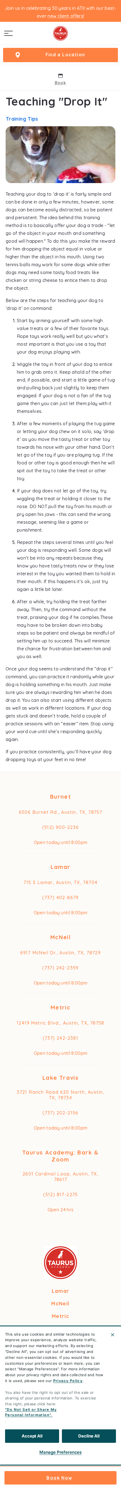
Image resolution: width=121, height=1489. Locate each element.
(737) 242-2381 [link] (61, 1038)
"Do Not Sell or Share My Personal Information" (31, 1412)
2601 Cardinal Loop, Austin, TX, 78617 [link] (60, 1176)
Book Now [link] (59, 1478)
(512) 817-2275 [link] (60, 1194)
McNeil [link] (60, 937)
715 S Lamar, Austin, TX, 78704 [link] (61, 882)
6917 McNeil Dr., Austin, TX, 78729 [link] (60, 952)
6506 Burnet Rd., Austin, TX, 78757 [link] (60, 812)
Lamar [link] (61, 866)
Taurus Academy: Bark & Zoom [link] (60, 1156)
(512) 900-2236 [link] (60, 827)
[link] (60, 33)
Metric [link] (60, 1007)
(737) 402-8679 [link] (60, 897)
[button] (8, 33)
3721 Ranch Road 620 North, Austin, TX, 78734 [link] (60, 1094)
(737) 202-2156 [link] (60, 1113)
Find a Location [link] (65, 54)
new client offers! (66, 16)
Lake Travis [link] (60, 1077)
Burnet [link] (60, 796)
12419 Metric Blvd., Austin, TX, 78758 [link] (60, 1023)
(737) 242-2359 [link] (60, 968)
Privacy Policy (68, 1380)
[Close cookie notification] (112, 1335)
